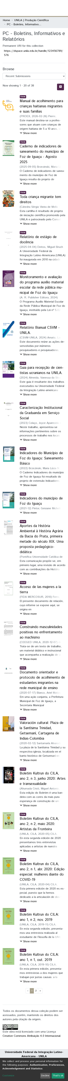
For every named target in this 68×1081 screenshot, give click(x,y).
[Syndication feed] (60, 87)
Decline (45, 1075)
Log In (52, 8)
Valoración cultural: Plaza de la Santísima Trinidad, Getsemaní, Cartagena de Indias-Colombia (41, 730)
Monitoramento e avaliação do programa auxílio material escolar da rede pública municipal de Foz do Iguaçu (42, 285)
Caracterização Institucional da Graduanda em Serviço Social (41, 413)
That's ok (57, 1075)
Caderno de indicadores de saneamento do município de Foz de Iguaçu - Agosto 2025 (42, 154)
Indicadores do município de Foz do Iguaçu (41, 501)
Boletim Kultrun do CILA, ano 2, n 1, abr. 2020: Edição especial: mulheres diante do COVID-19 (42, 872)
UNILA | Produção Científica (31, 20)
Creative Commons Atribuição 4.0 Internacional (31, 1036)
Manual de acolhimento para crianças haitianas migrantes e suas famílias (41, 106)
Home (6, 20)
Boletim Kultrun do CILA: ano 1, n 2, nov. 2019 (39, 917)
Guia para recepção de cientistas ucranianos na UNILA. (41, 370)
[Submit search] (40, 8)
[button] (45, 8)
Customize (8, 1075)
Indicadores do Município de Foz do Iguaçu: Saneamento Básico (41, 458)
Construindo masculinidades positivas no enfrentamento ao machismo (41, 632)
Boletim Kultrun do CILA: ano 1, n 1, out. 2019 (39, 957)
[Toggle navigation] (63, 8)
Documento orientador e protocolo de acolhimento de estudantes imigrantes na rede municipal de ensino (42, 680)
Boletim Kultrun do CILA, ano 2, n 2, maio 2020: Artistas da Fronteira (39, 824)
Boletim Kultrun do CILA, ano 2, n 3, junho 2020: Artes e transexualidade (42, 778)
